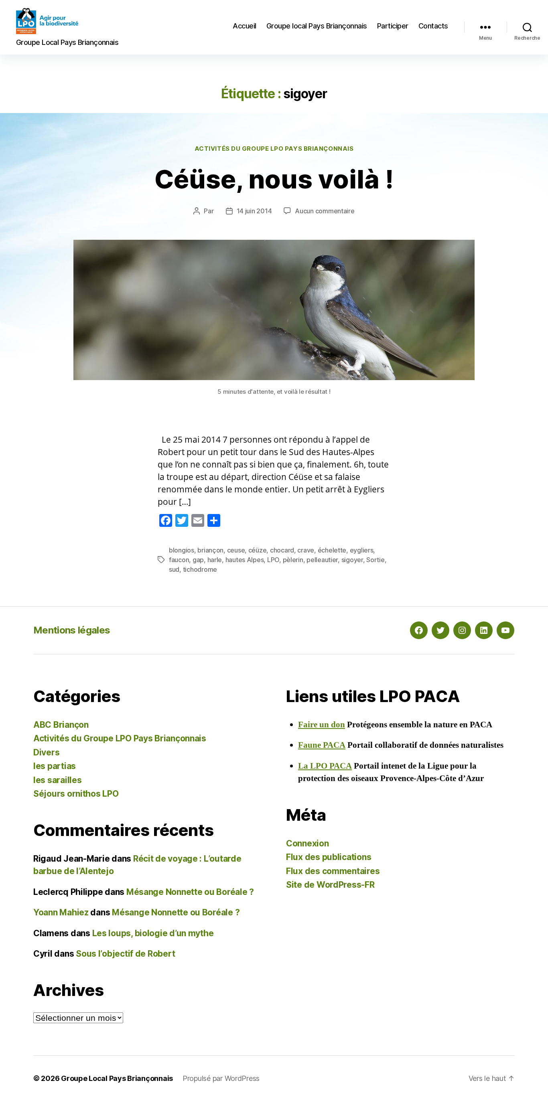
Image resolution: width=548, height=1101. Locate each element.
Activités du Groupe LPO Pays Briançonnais (274, 148)
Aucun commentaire (324, 211)
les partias (54, 766)
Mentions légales (71, 630)
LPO (273, 560)
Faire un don (321, 724)
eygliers (361, 550)
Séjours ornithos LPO (76, 794)
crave (305, 550)
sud (174, 569)
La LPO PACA (325, 766)
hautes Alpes (244, 560)
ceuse (236, 550)
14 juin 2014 (254, 211)
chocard (282, 550)
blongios (181, 550)
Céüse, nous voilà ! (274, 179)
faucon (179, 560)
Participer (392, 26)
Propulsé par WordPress (221, 1078)
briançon (210, 550)
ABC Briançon (61, 725)
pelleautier (322, 560)
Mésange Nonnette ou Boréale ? (190, 892)
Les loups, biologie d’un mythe (153, 933)
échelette (332, 550)
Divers (46, 752)
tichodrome (200, 569)
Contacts (433, 26)
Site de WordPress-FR (330, 885)
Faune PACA (321, 745)
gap (198, 560)
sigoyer (352, 560)
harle (214, 560)
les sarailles (57, 780)
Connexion (307, 843)
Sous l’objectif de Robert (125, 954)
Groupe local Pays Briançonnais (316, 26)
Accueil (244, 26)
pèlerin (293, 560)
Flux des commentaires (333, 871)
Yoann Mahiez (61, 912)
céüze (257, 550)
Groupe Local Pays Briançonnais (117, 1078)
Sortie (375, 560)
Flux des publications (328, 857)
